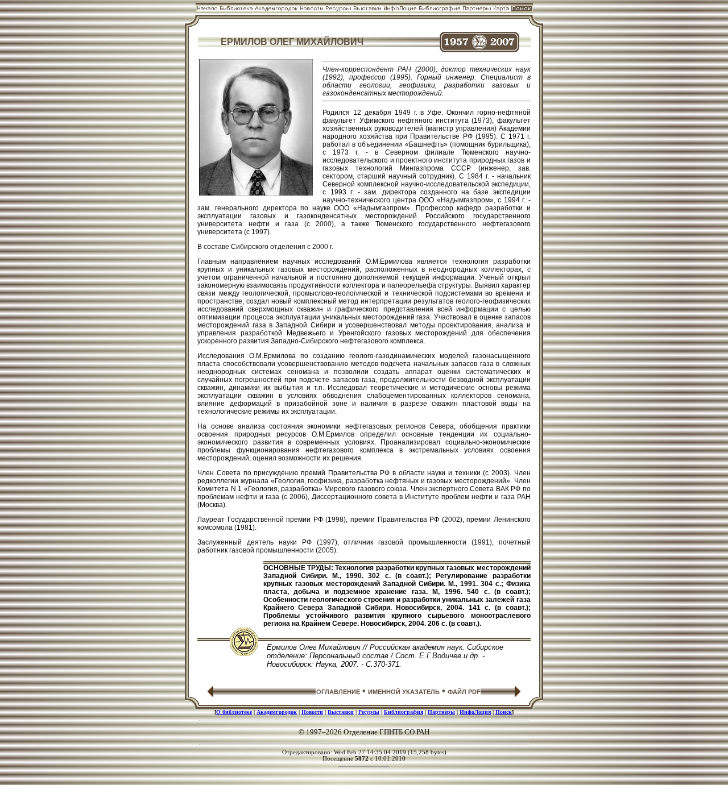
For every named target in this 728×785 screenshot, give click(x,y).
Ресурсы (368, 712)
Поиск (503, 712)
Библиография (403, 712)
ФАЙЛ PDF (464, 691)
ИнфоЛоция (475, 712)
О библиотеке (234, 712)
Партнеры (441, 712)
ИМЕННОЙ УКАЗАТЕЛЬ (404, 691)
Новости (312, 712)
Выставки (341, 712)
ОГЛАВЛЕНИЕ (338, 691)
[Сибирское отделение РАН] (244, 653)
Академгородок (277, 712)
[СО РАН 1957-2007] (479, 49)
